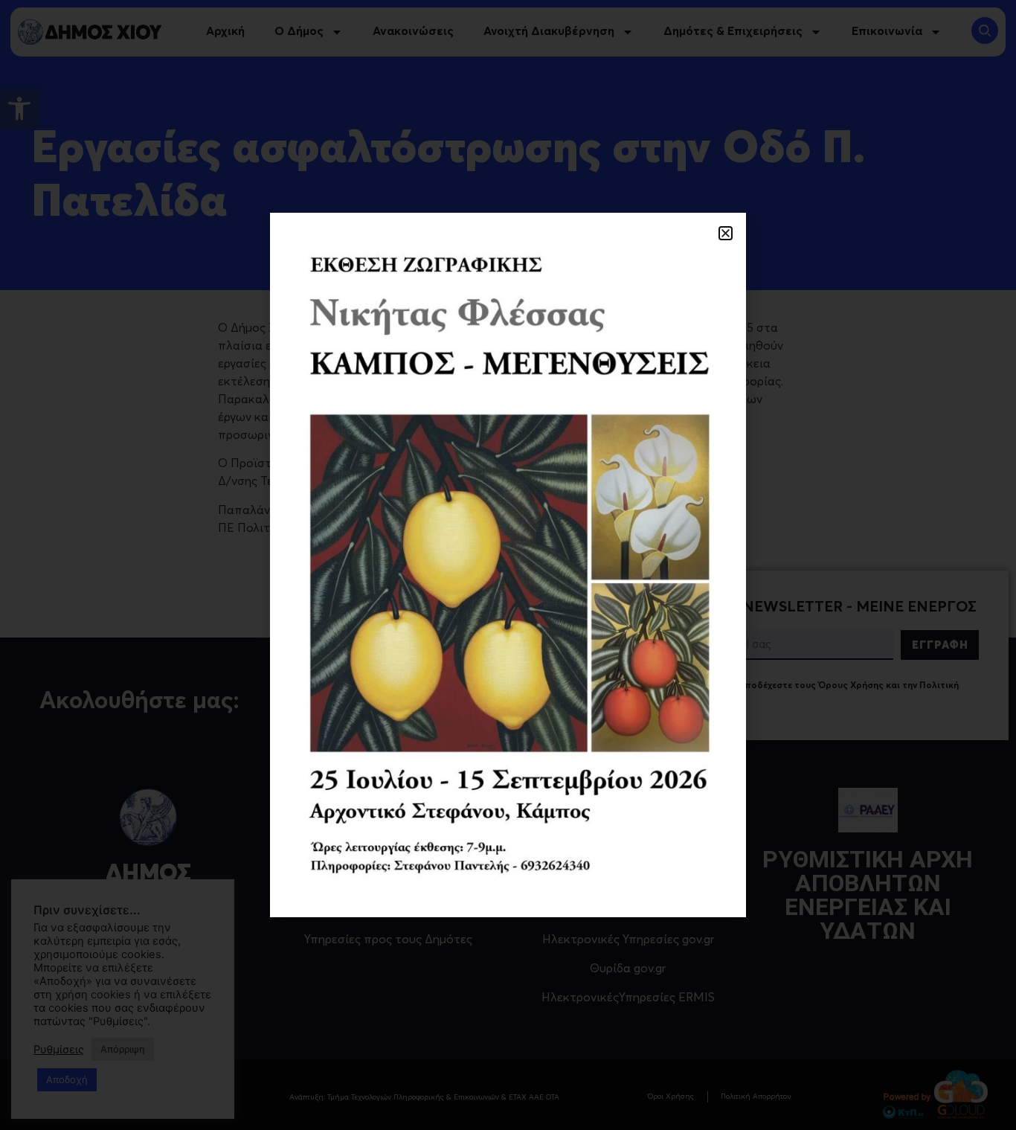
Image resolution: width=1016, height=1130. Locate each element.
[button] (725, 233)
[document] (508, 565)
